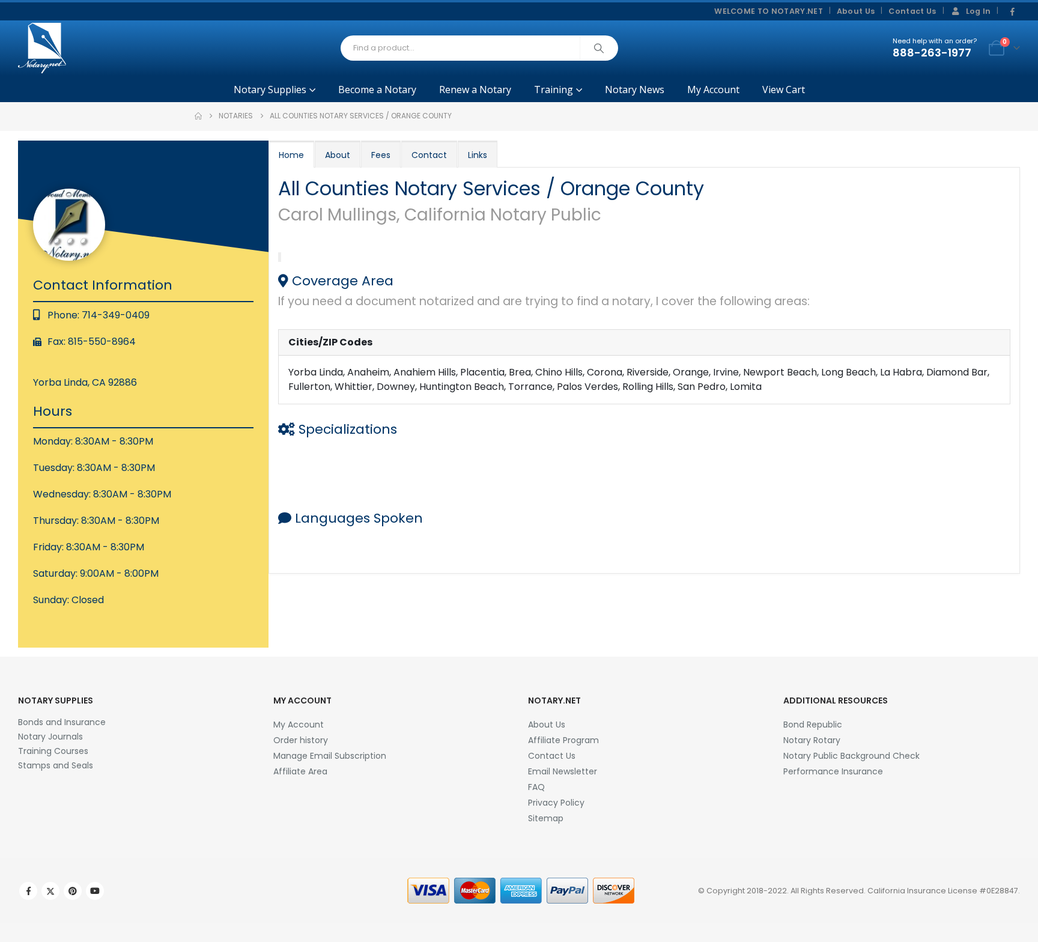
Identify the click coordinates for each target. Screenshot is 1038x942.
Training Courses (53, 751)
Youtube (95, 891)
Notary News (634, 89)
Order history (300, 740)
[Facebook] (1012, 12)
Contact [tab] (429, 155)
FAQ (536, 787)
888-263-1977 (932, 52)
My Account (713, 89)
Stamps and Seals (55, 765)
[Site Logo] (42, 48)
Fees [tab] (380, 155)
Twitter (50, 891)
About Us (856, 11)
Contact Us (912, 11)
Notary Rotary (811, 740)
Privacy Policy (556, 803)
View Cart (783, 89)
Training (553, 89)
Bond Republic (812, 725)
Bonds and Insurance (62, 722)
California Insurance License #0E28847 (942, 891)
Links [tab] (477, 155)
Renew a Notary (475, 89)
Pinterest (73, 891)
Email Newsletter (562, 771)
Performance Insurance (833, 771)
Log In (978, 11)
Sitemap (545, 818)
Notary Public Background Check (851, 756)
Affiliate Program (563, 740)
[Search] (599, 48)
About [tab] (337, 155)
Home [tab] (291, 155)
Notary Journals (50, 737)
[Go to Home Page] (198, 116)
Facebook (28, 891)
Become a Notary (377, 89)
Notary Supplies (270, 89)
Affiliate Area (300, 771)
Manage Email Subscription (329, 756)
